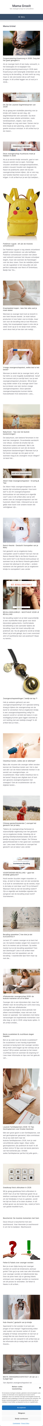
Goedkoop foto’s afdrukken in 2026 (17, 1188)
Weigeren (21, 1413)
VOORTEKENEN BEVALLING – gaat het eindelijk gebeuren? (18, 874)
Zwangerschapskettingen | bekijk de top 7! (20, 698)
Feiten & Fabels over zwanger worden (18, 1263)
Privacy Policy (25, 1423)
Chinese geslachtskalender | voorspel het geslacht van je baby (19, 824)
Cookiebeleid (16, 1423)
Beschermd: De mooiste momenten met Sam (21, 1218)
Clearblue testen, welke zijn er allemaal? (19, 761)
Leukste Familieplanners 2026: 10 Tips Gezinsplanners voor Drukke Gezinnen (18, 1128)
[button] (40, 1388)
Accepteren (21, 1408)
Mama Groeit (21, 6)
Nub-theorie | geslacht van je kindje (17, 1322)
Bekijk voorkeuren (21, 1419)
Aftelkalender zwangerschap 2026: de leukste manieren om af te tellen (18, 997)
